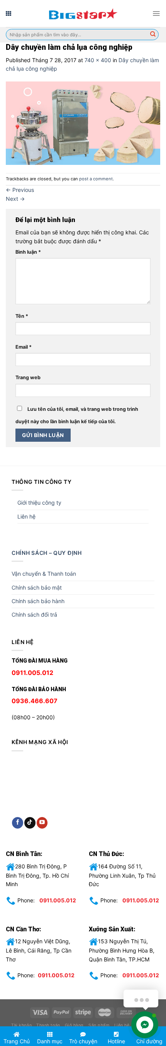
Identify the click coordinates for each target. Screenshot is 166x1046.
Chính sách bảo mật (37, 587)
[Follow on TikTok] (30, 823)
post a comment (96, 178)
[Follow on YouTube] (42, 823)
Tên (21, 316)
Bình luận (28, 252)
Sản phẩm (98, 1025)
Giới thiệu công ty (39, 502)
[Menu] (156, 13)
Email (23, 347)
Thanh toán (48, 1025)
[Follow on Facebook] (17, 823)
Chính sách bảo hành (38, 601)
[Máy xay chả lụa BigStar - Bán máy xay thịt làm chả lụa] (83, 13)
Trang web (28, 377)
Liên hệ (26, 516)
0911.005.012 (57, 900)
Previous (20, 189)
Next (15, 198)
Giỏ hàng (74, 1025)
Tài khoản (21, 1025)
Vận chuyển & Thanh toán (44, 573)
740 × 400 (98, 60)
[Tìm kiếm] (153, 35)
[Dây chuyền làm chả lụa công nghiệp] (83, 122)
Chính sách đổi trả (34, 614)
